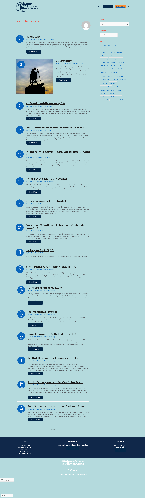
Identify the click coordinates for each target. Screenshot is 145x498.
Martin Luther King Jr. (107, 76)
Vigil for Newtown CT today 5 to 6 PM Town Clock (46, 179)
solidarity (114, 99)
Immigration (104, 65)
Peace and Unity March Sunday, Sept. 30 (44, 311)
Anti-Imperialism (112, 45)
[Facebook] (71, 470)
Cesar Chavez (121, 52)
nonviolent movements (120, 79)
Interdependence (33, 36)
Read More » (35, 51)
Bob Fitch (104, 52)
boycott (112, 52)
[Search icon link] (128, 7)
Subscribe (72, 448)
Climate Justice (104, 59)
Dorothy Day (105, 62)
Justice (104, 72)
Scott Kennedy (105, 99)
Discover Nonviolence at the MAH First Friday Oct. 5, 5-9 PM (52, 334)
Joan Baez (110, 69)
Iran (121, 65)
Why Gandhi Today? (64, 60)
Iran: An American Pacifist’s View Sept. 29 (45, 287)
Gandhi (113, 62)
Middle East (119, 76)
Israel (103, 69)
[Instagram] (68, 470)
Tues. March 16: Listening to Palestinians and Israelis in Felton (53, 358)
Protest (116, 86)
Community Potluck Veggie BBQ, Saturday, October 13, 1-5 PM (51, 266)
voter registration (105, 103)
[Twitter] (76, 470)
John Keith (119, 69)
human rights (123, 62)
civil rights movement (116, 56)
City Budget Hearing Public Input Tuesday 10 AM (45, 103)
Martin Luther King (114, 72)
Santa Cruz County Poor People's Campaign (111, 96)
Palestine (104, 83)
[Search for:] (114, 24)
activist (103, 45)
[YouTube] (74, 470)
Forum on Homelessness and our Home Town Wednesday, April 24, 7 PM (55, 127)
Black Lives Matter (120, 49)
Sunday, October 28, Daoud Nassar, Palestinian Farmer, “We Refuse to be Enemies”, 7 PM (55, 226)
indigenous (114, 65)
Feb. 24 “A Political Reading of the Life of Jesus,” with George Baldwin (56, 406)
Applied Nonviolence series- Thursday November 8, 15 (47, 201)
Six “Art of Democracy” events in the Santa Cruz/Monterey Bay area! (55, 382)
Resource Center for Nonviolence (111, 90)
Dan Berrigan (114, 59)
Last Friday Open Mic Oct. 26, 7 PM (40, 250)
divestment (124, 59)
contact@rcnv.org (25, 451)
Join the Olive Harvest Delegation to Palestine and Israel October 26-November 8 (58, 153)
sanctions (103, 93)
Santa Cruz (112, 93)
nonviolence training (106, 79)
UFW (121, 99)
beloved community (106, 49)
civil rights (104, 56)
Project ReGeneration (106, 86)
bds (120, 45)
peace (113, 83)
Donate (120, 450)
